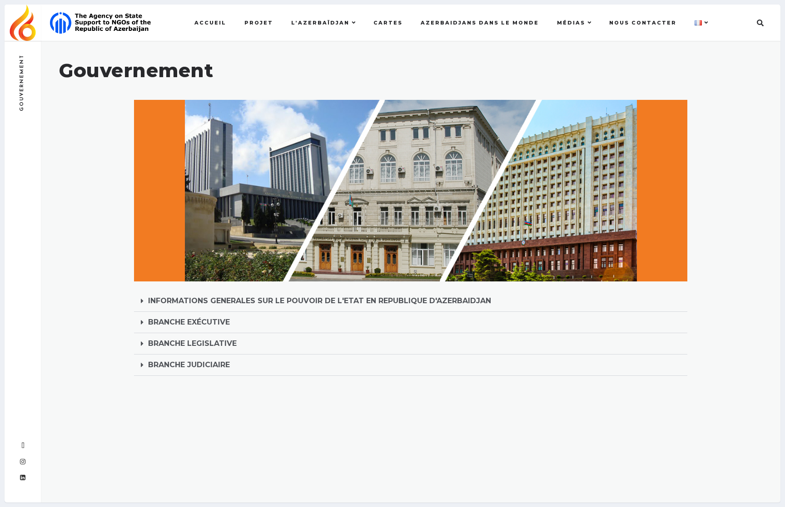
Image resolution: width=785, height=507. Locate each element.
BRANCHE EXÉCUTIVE (189, 322)
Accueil (210, 23)
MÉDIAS (571, 23)
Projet (258, 23)
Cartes (387, 23)
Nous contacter (642, 23)
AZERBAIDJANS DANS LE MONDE (480, 23)
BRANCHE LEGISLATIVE (192, 343)
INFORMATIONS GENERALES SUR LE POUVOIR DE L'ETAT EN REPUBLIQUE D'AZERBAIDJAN (319, 300)
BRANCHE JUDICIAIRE (189, 364)
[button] (410, 301)
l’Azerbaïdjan (320, 23)
